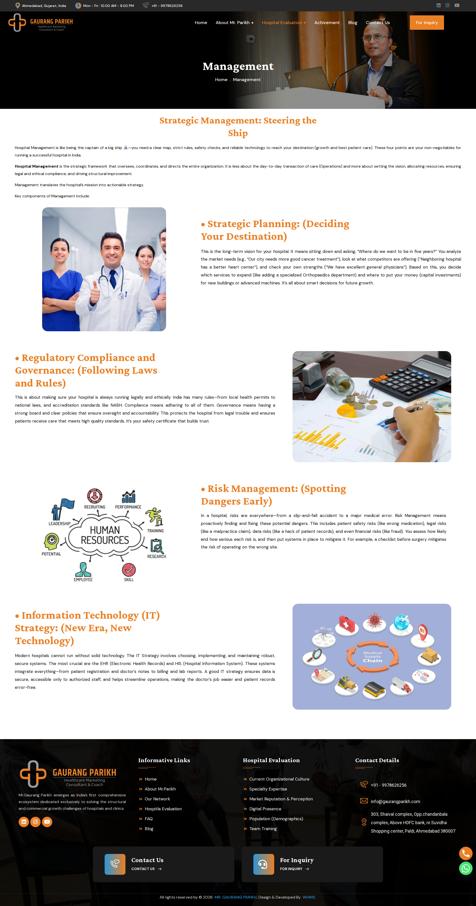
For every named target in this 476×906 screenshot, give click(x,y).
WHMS (309, 897)
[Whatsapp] (466, 868)
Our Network (157, 799)
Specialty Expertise (268, 789)
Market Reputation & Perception (281, 799)
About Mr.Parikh (160, 789)
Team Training (263, 828)
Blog (149, 828)
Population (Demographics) (276, 818)
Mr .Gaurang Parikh (236, 897)
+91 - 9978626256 (167, 5)
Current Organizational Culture (279, 779)
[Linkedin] (24, 822)
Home (221, 80)
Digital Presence (265, 809)
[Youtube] (47, 822)
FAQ (149, 818)
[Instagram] (35, 822)
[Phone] (466, 853)
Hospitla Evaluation (163, 809)
